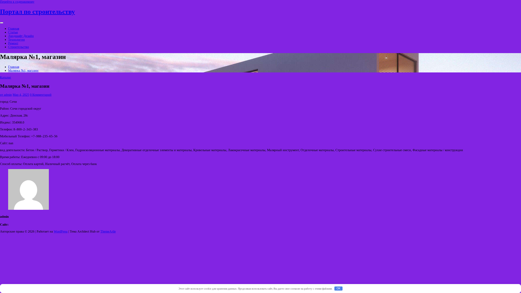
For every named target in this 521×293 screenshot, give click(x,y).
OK (338, 288)
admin (6, 94)
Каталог (5, 77)
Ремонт (13, 43)
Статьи (13, 32)
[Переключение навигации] (1, 22)
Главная (13, 28)
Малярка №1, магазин (23, 70)
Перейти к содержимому (17, 1)
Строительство (18, 47)
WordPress (61, 231)
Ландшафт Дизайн (21, 36)
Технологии (16, 39)
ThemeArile (108, 231)
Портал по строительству (37, 11)
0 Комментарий (40, 94)
